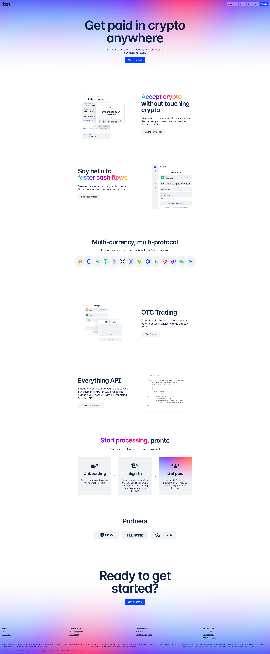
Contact (5, 631)
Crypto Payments (76, 631)
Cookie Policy (208, 635)
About (4, 628)
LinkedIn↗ (6, 635)
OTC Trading (74, 635)
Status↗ (139, 631)
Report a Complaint (144, 635)
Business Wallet (75, 628)
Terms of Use (208, 628)
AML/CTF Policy (209, 638)
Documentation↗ (143, 628)
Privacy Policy (208, 631)
